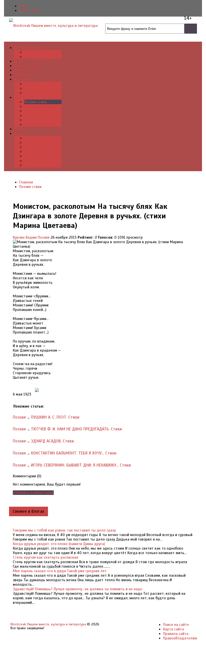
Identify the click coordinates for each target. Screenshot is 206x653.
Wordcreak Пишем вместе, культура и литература (48, 624)
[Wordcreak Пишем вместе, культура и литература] (53, 25)
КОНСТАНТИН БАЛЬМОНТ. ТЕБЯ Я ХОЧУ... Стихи (73, 453)
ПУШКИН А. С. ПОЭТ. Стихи (55, 417)
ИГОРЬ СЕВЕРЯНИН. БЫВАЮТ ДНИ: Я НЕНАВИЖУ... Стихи (81, 465)
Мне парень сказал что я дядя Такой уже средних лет (60, 571)
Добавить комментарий (33, 492)
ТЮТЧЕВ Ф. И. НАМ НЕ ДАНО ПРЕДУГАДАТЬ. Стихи (76, 429)
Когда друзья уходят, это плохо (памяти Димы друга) (59, 544)
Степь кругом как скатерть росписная (45, 557)
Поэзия (43, 237)
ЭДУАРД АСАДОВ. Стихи (52, 441)
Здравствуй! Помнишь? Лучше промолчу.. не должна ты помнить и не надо (77, 589)
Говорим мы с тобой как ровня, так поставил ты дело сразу (64, 530)
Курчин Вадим (25, 237)
